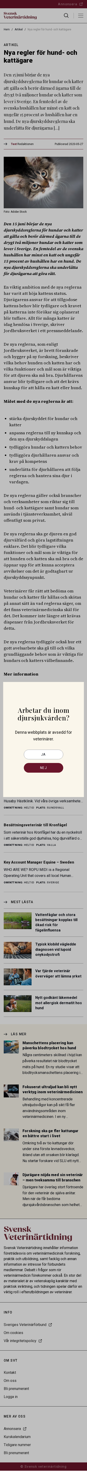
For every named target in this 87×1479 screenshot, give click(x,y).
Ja (43, 754)
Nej (43, 768)
